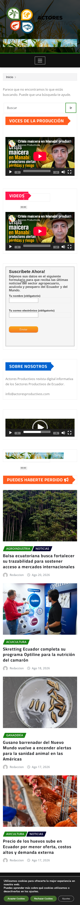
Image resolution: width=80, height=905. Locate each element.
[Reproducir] (10, 172)
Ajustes (66, 898)
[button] (40, 427)
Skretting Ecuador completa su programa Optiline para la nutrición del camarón (39, 654)
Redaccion (17, 575)
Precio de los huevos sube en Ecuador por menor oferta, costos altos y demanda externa (37, 846)
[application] (40, 156)
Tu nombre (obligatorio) (24, 295)
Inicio (9, 77)
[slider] (36, 432)
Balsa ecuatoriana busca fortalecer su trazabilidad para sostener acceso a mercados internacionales (39, 561)
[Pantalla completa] (69, 172)
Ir (71, 108)
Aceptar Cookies (16, 898)
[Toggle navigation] (40, 60)
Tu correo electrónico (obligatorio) (32, 310)
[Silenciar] (63, 172)
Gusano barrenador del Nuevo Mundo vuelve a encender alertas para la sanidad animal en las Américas (37, 750)
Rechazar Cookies (43, 898)
